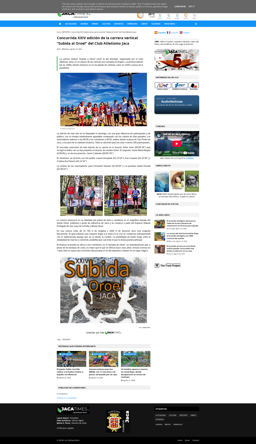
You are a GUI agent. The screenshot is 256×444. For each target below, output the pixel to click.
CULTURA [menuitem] (106, 24)
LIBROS (193, 415)
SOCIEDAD (160, 419)
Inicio (59, 32)
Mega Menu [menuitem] (169, 24)
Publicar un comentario (67, 398)
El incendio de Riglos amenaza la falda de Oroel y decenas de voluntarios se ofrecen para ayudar (182, 223)
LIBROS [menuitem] (144, 24)
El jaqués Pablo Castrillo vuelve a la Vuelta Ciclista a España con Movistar (70, 372)
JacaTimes (75, 440)
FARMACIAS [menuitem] (132, 24)
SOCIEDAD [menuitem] (155, 24)
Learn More (180, 6)
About (187, 440)
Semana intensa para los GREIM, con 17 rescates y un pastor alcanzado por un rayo (103, 372)
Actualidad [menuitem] (71, 24)
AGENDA (190, 158)
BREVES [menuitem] (95, 24)
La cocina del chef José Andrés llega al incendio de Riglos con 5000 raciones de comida (182, 235)
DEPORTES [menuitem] (118, 24)
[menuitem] (60, 24)
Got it (192, 6)
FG (60, 49)
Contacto (195, 440)
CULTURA (172, 415)
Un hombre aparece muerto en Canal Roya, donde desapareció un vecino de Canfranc (134, 373)
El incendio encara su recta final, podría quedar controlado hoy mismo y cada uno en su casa (181, 248)
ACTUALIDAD (161, 415)
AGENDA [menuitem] (84, 24)
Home (180, 440)
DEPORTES (66, 32)
